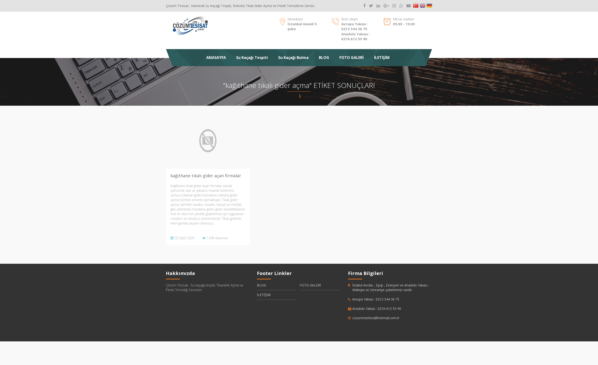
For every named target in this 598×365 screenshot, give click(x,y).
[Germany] (429, 6)
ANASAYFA (216, 57)
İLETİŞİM (382, 57)
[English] (422, 6)
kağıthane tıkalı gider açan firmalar (206, 175)
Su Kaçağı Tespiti (252, 57)
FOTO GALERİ (351, 57)
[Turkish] (416, 6)
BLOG (324, 57)
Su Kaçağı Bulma (293, 57)
